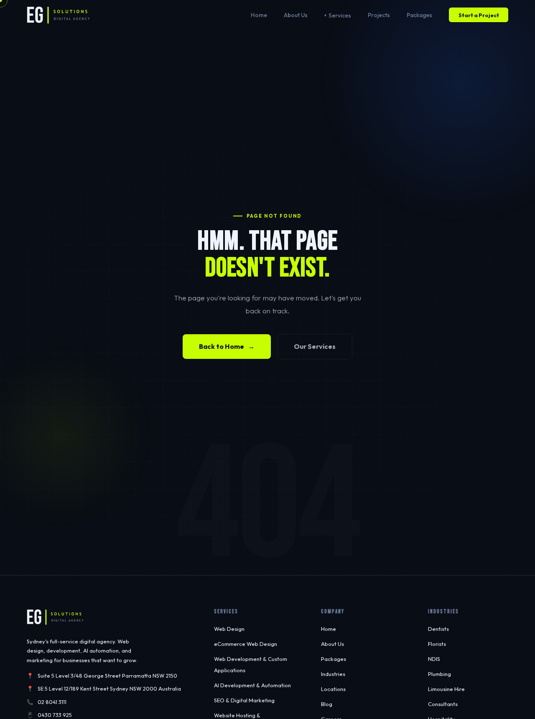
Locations (333, 689)
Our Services (315, 346)
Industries (333, 674)
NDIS (434, 658)
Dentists (438, 628)
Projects (379, 15)
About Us (296, 15)
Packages (419, 15)
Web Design (229, 628)
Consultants (443, 704)
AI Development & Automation (252, 685)
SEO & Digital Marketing (244, 700)
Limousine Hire (446, 689)
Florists (437, 643)
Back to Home (227, 346)
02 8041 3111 (52, 702)
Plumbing (439, 674)
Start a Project (479, 15)
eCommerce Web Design (245, 643)
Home (259, 15)
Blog (326, 704)
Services (340, 15)
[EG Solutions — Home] (58, 15)
